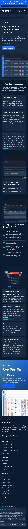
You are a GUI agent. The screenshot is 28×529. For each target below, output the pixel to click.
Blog (3, 476)
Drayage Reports (7, 491)
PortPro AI (5, 453)
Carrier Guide (6, 488)
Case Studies (6, 482)
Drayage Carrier (7, 444)
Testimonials (6, 479)
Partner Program (7, 466)
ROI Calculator (6, 494)
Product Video (6, 485)
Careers (4, 463)
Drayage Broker (7, 447)
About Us (5, 460)
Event (4, 469)
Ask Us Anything (7, 507)
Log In (4, 501)
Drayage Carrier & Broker (10, 450)
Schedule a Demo (7, 504)
